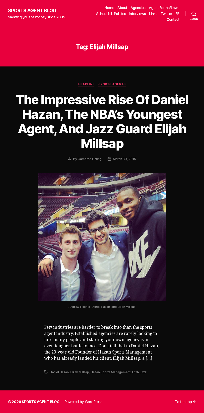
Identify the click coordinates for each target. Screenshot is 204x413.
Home (109, 8)
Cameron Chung (90, 159)
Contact (173, 19)
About (122, 8)
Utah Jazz (139, 372)
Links (153, 14)
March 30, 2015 (124, 159)
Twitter (166, 14)
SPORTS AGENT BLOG (32, 10)
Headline (86, 84)
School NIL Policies (111, 14)
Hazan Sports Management (110, 372)
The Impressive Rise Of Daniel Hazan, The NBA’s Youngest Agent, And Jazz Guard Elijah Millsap (102, 121)
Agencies (138, 8)
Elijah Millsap (79, 372)
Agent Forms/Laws (164, 8)
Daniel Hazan (59, 372)
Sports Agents (112, 84)
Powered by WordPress (83, 402)
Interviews (137, 14)
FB (177, 14)
